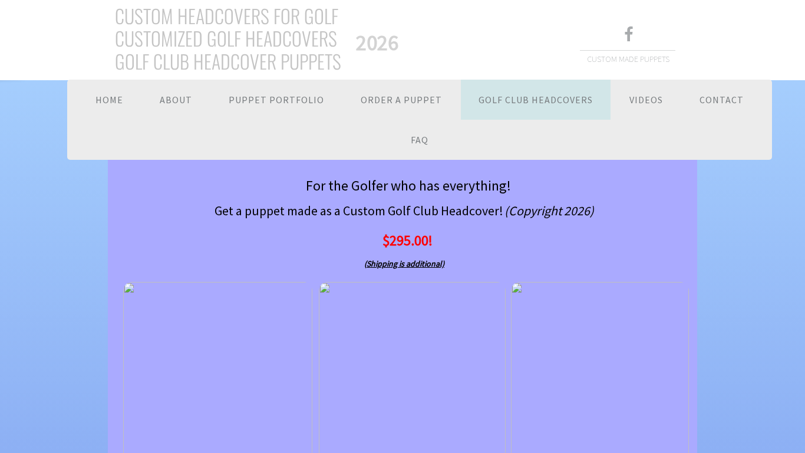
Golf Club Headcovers (536, 100)
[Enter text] (628, 35)
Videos (646, 100)
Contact (722, 100)
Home (109, 100)
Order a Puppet (401, 100)
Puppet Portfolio (276, 100)
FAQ (419, 140)
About (176, 100)
